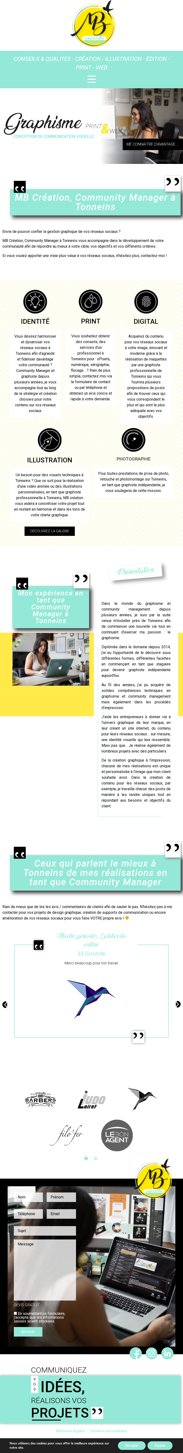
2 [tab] (95, 1158)
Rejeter (160, 1445)
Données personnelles (108, 1431)
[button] (153, 144)
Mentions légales (70, 1431)
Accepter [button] (131, 1445)
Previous (4, 1120)
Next (178, 1117)
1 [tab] (86, 1158)
